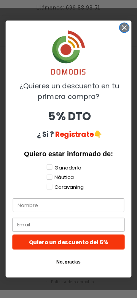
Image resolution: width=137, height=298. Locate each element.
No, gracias (68, 262)
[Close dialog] (124, 28)
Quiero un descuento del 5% (68, 242)
